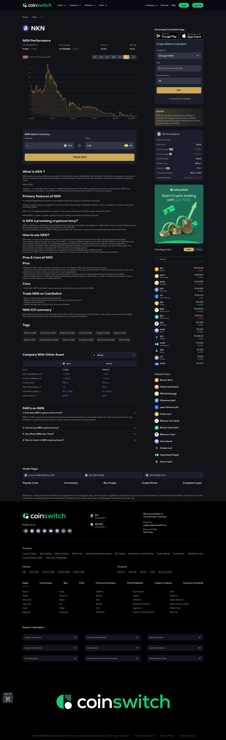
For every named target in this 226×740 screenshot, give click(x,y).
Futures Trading (30, 553)
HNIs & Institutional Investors (99, 553)
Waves (99, 604)
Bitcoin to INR (30, 333)
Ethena (99, 596)
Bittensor (174, 612)
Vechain (99, 591)
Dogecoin (27, 612)
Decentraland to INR (49, 340)
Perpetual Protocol (141, 604)
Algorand (137, 608)
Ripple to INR (120, 333)
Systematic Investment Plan (141, 553)
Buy (66, 583)
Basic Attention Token (179, 604)
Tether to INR (68, 340)
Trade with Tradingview (56, 557)
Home (25, 17)
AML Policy (34, 572)
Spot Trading (45, 553)
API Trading (120, 553)
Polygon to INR (102, 333)
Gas (98, 600)
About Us (121, 572)
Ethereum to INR (48, 333)
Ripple (62, 600)
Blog (174, 5)
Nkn (42, 17)
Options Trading (62, 553)
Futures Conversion (106, 583)
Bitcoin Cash (175, 608)
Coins (34, 17)
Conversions (46, 583)
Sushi (25, 608)
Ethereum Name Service (144, 612)
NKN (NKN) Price (158, 475)
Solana (136, 596)
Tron (98, 608)
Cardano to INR (86, 340)
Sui (60, 604)
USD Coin (137, 600)
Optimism (100, 612)
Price (81, 583)
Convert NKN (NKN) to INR (41, 475)
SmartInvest (178, 553)
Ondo (61, 591)
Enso (172, 591)
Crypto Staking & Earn (33, 557)
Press (152, 572)
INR (158, 63)
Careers (143, 572)
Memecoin (63, 612)
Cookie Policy (79, 572)
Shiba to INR (29, 340)
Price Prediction (135, 583)
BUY (179, 90)
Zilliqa (61, 608)
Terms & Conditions (144, 735)
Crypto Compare (163, 583)
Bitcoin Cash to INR (106, 340)
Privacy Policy (48, 572)
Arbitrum (174, 596)
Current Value (163, 75)
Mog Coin (27, 604)
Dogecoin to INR (67, 333)
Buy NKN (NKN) (96, 475)
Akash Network (176, 600)
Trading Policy (64, 572)
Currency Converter (193, 583)
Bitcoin (26, 591)
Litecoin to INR (85, 333)
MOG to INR (124, 340)
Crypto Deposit (163, 553)
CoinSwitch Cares (195, 553)
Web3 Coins (77, 553)
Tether (25, 596)
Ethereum (27, 600)
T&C (24, 572)
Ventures (164, 5)
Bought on (161, 50)
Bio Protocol (138, 591)
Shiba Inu (63, 596)
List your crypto (165, 572)
